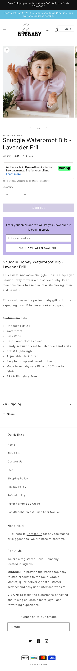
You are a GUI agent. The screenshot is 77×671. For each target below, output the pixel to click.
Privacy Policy (16, 486)
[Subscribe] (65, 626)
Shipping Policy (17, 478)
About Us (13, 453)
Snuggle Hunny (12, 135)
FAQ (10, 469)
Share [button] (11, 414)
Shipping (21, 181)
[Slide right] (47, 128)
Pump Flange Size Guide (23, 503)
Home (11, 444)
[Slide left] (30, 128)
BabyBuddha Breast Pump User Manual (33, 512)
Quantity (8, 186)
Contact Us (14, 461)
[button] (5, 30)
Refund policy (16, 495)
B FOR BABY (42, 664)
